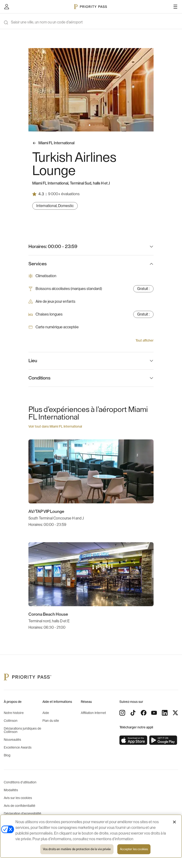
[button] (78, 125)
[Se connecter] (6, 6)
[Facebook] (143, 713)
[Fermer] (174, 822)
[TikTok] (133, 713)
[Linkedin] (165, 713)
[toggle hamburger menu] (175, 6)
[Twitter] (175, 713)
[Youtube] (154, 713)
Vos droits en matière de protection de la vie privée (77, 849)
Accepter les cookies (134, 849)
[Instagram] (122, 713)
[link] (133, 740)
